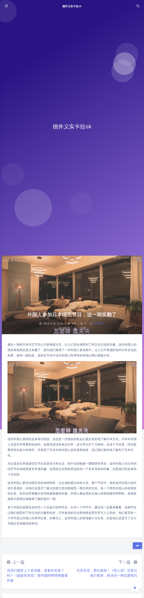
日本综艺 (99, 323)
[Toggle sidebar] (6, 6)
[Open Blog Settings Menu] (135, 587)
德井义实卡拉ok (71, 6)
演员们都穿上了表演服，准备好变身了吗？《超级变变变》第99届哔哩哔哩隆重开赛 (37, 575)
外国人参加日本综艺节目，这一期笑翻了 (72, 314)
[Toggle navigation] (138, 6)
